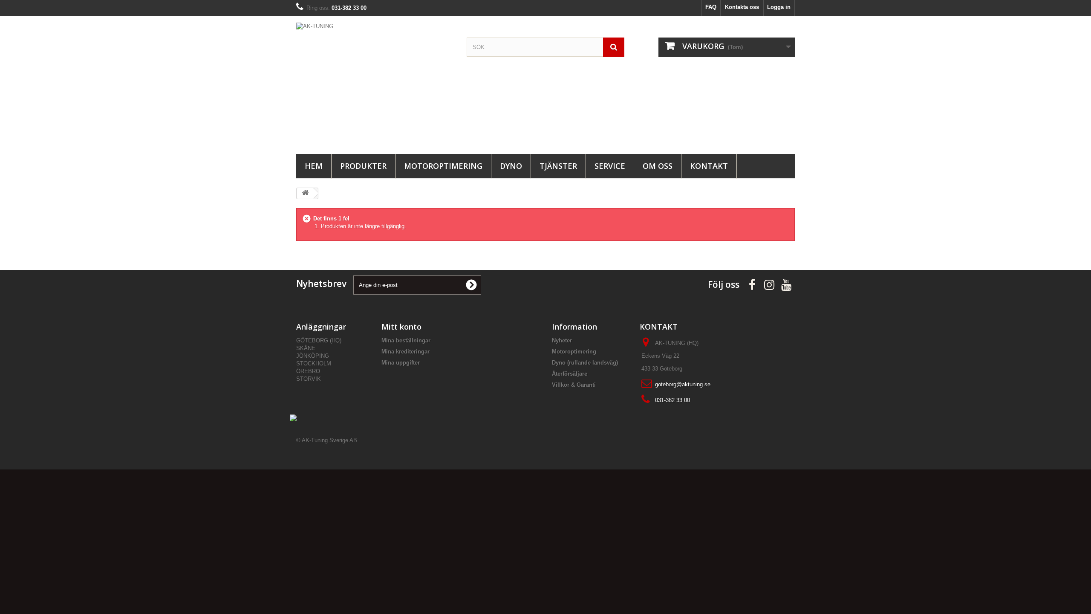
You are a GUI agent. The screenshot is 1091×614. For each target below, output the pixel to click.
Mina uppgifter (400, 362)
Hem (314, 166)
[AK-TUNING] (375, 83)
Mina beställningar (405, 340)
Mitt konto (401, 326)
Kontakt (709, 166)
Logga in (779, 7)
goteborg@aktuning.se (682, 384)
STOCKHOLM (313, 363)
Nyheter (562, 340)
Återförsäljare (569, 374)
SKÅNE (305, 348)
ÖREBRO (308, 371)
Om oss (657, 166)
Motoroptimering (443, 166)
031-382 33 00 (672, 400)
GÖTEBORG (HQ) (318, 340)
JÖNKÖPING (312, 356)
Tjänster (558, 166)
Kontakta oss (742, 7)
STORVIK (308, 379)
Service (610, 166)
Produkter (363, 166)
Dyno (511, 166)
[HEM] (305, 193)
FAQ (710, 7)
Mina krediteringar (405, 351)
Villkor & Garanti (574, 385)
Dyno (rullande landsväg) (585, 362)
